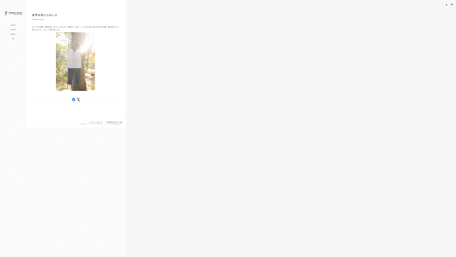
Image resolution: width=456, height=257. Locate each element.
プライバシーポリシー (96, 122)
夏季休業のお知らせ (45, 15)
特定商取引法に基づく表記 (114, 122)
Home (13, 25)
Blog (13, 34)
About (13, 29)
